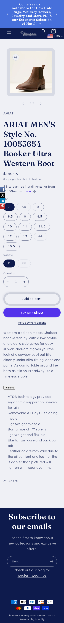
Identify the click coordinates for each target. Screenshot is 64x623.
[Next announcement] (57, 14)
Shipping (8, 179)
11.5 (41, 226)
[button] (9, 33)
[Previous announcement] (7, 14)
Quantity (9, 273)
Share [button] (13, 481)
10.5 (11, 246)
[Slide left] (23, 104)
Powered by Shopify (32, 619)
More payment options (32, 323)
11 (25, 226)
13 (25, 236)
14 (42, 238)
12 (10, 236)
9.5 (39, 216)
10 (10, 226)
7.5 (26, 208)
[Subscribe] (52, 561)
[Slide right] (41, 104)
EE (26, 264)
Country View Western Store (37, 615)
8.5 (10, 216)
